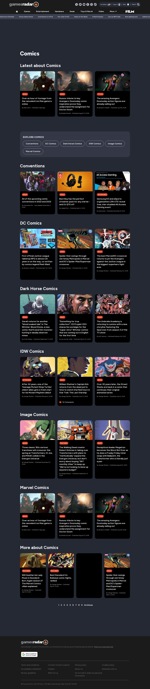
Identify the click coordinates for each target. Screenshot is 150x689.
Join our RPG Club (114, 17)
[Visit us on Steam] (95, 4)
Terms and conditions (30, 665)
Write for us (53, 673)
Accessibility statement (31, 669)
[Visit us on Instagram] (91, 4)
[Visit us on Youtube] (84, 4)
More (112, 11)
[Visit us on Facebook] (87, 4)
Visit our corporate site (103, 647)
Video (101, 11)
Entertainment (42, 11)
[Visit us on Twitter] (76, 4)
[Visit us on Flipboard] (80, 4)
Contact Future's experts (59, 665)
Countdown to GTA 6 (45, 17)
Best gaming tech (131, 17)
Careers (51, 669)
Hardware (59, 11)
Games (27, 11)
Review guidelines (28, 673)
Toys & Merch (87, 11)
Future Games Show (26, 17)
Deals (72, 11)
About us (79, 669)
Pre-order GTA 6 (63, 17)
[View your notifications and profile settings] (128, 4)
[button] (136, 4)
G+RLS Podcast (97, 17)
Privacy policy (80, 665)
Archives (88, 605)
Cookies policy (108, 665)
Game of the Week (80, 17)
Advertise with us (109, 669)
